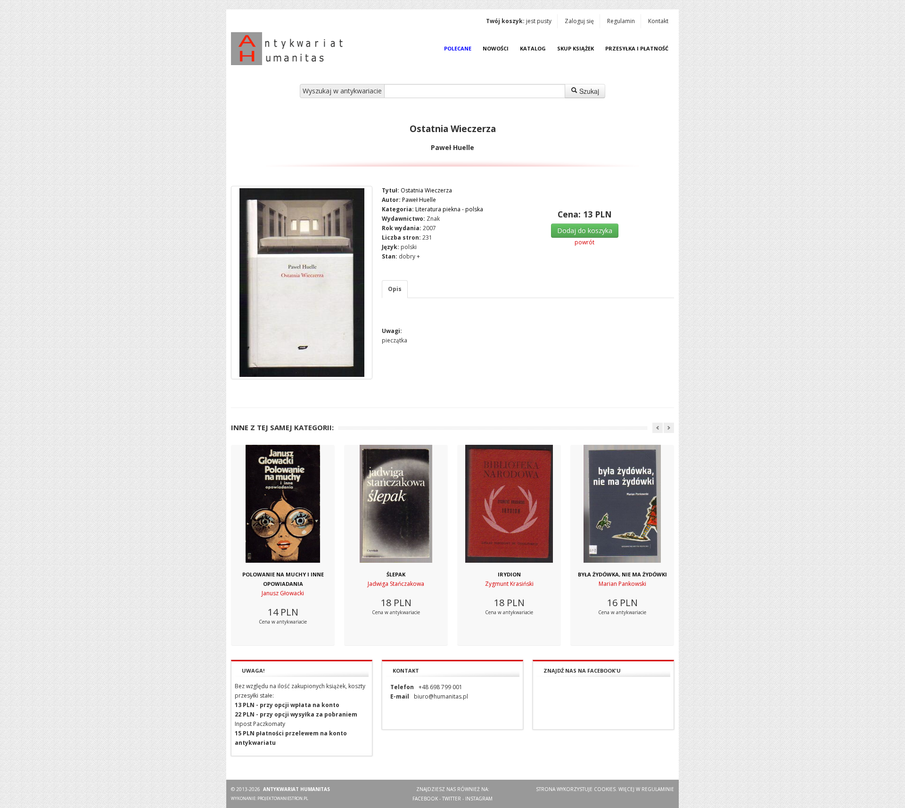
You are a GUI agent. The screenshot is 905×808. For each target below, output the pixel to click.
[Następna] (669, 428)
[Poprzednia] (657, 428)
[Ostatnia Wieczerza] (301, 282)
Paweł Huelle (419, 200)
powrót (584, 242)
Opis (395, 289)
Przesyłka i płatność (636, 48)
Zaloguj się (579, 21)
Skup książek (575, 48)
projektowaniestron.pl (282, 798)
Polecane (457, 48)
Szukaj (588, 91)
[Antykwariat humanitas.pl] (289, 48)
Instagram (479, 798)
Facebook (425, 798)
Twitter (451, 798)
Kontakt (658, 21)
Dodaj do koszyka (584, 230)
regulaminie (658, 789)
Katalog (533, 48)
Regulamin (621, 21)
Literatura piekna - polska (449, 209)
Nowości (496, 48)
